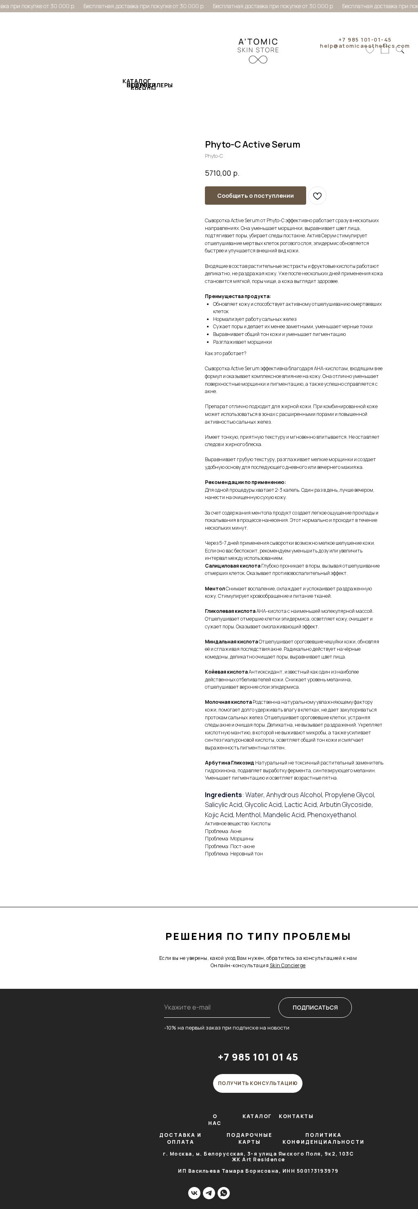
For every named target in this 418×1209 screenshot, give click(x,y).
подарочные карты (249, 1138)
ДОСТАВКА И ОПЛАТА (180, 1138)
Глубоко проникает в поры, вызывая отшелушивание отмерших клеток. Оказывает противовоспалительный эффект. (292, 569)
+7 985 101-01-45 (365, 39)
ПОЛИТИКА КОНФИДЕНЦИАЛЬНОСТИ (323, 1138)
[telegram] (209, 1193)
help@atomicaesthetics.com (365, 45)
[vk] (194, 1193)
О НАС (215, 1120)
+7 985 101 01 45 (258, 1056)
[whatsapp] (224, 1193)
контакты (296, 1116)
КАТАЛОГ (257, 1116)
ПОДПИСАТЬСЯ (315, 1007)
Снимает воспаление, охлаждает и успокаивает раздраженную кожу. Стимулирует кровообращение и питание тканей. (288, 592)
